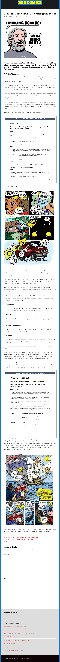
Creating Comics (14, 541)
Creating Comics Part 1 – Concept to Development (16, 647)
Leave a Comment (26, 16)
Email (6, 586)
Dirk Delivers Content (9, 643)
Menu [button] (31, 7)
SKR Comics (16, 658)
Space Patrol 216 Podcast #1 (11, 636)
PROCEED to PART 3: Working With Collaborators (21, 537)
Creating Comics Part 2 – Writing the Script (14, 650)
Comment (7, 554)
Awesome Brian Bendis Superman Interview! (15, 626)
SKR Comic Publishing (30, 2)
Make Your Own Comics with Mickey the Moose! (16, 630)
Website (6, 595)
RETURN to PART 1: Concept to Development (19, 539)
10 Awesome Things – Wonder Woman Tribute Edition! (17, 640)
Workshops (21, 541)
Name (6, 578)
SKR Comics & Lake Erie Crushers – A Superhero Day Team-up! (19, 633)
